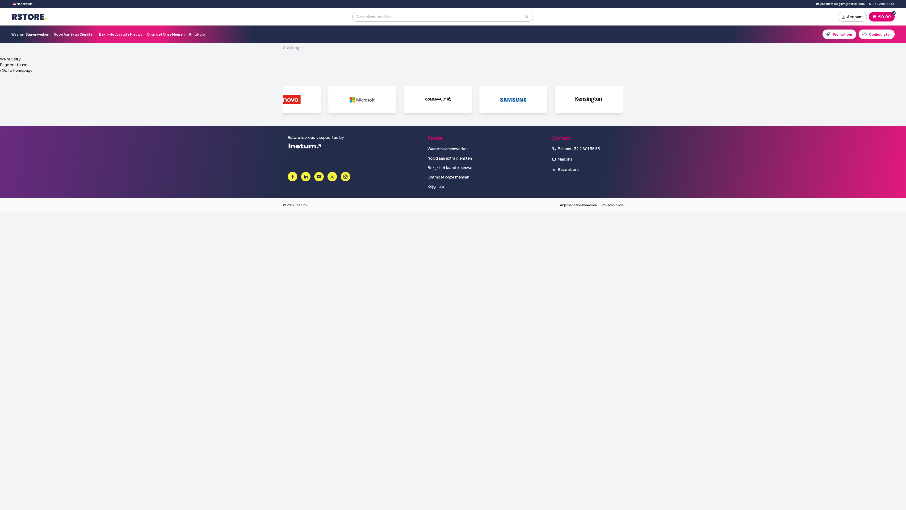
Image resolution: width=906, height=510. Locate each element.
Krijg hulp (197, 34)
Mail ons (565, 159)
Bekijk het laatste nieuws (120, 34)
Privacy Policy (612, 205)
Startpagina (294, 47)
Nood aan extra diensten (74, 34)
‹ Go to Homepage (16, 70)
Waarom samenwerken (30, 34)
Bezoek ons (568, 169)
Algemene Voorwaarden (578, 205)
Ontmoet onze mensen (166, 34)
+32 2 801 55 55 (586, 148)
